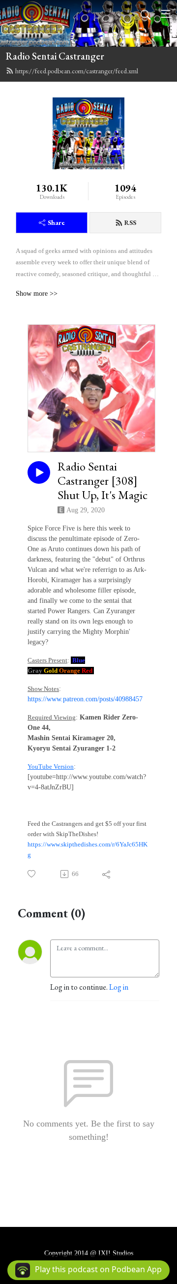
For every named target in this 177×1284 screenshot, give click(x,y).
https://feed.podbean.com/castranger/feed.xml (76, 70)
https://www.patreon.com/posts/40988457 (85, 699)
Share (56, 222)
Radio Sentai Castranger (55, 56)
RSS (130, 222)
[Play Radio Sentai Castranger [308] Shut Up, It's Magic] (39, 472)
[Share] (107, 874)
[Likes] (32, 874)
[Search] (145, 14)
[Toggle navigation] (165, 13)
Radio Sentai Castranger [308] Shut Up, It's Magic (103, 481)
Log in (118, 987)
